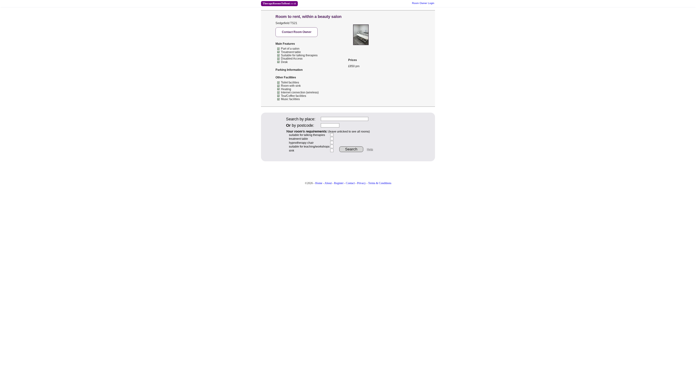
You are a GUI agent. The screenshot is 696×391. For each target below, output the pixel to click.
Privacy (361, 183)
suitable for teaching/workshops (309, 146)
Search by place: (300, 119)
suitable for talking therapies (307, 134)
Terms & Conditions (379, 183)
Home (318, 183)
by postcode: (300, 125)
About (328, 183)
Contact (350, 183)
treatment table (298, 138)
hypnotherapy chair (301, 142)
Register (338, 183)
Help (370, 149)
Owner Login (423, 3)
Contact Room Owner (296, 31)
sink (291, 150)
